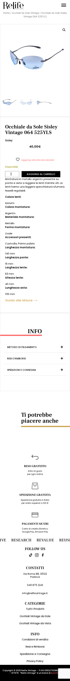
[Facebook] (40, 555)
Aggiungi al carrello (41, 174)
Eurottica (55, 672)
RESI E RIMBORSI (16, 358)
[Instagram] (35, 555)
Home (6, 12)
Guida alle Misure (19, 300)
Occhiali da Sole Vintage (25, 12)
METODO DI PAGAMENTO (22, 347)
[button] (64, 30)
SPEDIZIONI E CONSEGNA (21, 370)
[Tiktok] (29, 555)
